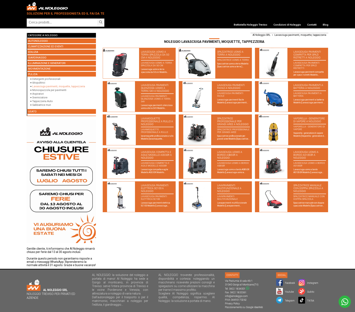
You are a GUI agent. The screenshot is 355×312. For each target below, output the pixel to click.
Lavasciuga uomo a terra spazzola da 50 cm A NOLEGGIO (155, 54)
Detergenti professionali (46, 78)
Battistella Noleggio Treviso (250, 24)
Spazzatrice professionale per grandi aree (233, 131)
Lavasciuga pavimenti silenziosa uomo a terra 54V (156, 99)
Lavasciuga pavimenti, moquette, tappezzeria (58, 86)
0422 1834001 (237, 288)
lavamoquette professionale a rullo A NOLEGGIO (157, 121)
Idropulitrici (38, 82)
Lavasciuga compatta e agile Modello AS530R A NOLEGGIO (156, 155)
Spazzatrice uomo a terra (233, 60)
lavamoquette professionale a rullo (154, 131)
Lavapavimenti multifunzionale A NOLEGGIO (229, 188)
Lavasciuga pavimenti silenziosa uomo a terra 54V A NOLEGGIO (155, 88)
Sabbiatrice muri (41, 104)
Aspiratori (38, 93)
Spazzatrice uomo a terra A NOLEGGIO (230, 53)
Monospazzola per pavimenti (49, 90)
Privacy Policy (232, 303)
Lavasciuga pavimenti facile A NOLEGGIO (231, 87)
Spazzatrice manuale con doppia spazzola (309, 197)
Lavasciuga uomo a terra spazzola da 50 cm (156, 64)
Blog (325, 24)
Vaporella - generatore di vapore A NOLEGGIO (309, 120)
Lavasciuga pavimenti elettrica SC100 (154, 197)
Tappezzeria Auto (42, 101)
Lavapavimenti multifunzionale (227, 197)
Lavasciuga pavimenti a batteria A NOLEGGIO (308, 87)
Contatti (312, 24)
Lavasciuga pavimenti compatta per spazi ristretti (306, 66)
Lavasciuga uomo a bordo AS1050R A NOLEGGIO (305, 155)
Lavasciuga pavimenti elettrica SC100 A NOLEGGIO (154, 188)
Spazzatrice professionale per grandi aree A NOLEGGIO (233, 121)
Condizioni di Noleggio (287, 24)
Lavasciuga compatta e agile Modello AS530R (155, 164)
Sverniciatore (39, 97)
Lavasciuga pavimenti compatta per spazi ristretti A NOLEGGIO (307, 54)
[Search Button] (100, 22)
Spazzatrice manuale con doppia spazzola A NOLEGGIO (308, 188)
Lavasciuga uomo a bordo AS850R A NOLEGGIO (229, 155)
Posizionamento (233, 307)
